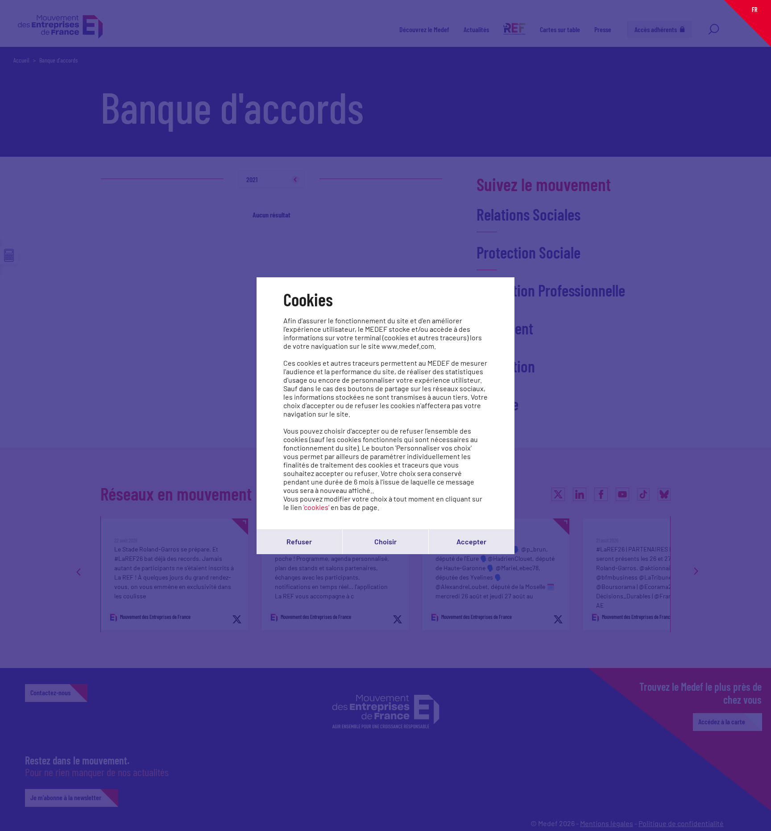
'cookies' (316, 507)
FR (754, 9)
